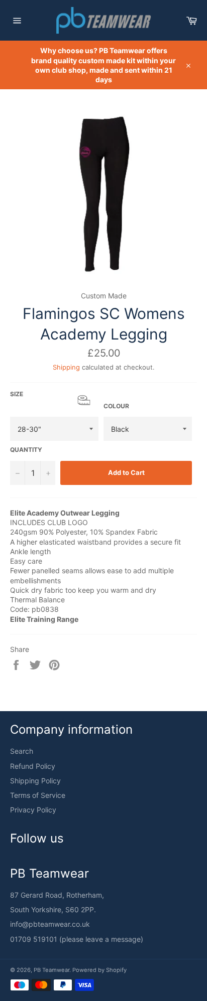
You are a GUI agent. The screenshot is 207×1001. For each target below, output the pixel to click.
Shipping (66, 367)
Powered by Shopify (99, 969)
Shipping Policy (35, 780)
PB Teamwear (51, 969)
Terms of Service (37, 795)
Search (21, 751)
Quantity (26, 449)
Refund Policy (32, 766)
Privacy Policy (33, 809)
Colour (116, 406)
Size (54, 398)
